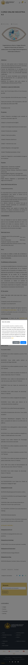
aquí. (12, 338)
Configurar (16, 342)
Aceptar (23, 342)
